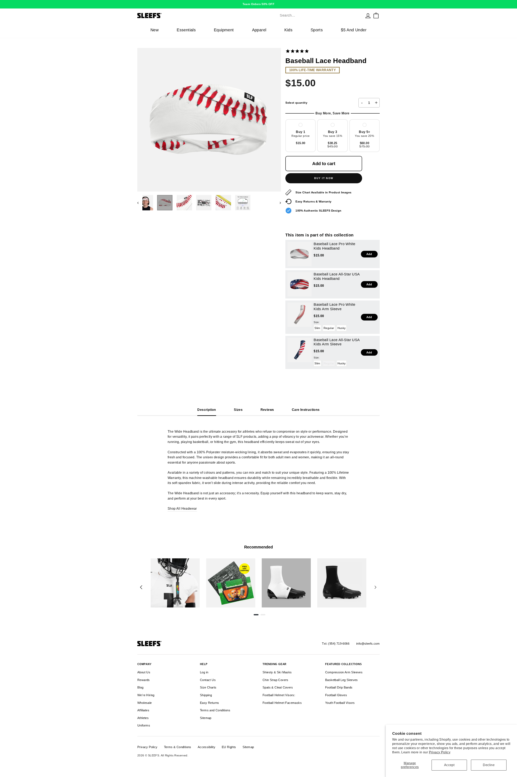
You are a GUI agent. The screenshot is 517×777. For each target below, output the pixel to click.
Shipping (206, 695)
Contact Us (208, 680)
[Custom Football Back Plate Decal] (230, 582)
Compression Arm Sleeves (344, 672)
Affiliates (143, 710)
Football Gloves (336, 695)
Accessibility (206, 747)
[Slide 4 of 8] (342, 582)
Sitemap (205, 718)
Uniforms (143, 725)
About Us (143, 672)
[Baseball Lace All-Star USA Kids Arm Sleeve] (299, 350)
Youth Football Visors (340, 702)
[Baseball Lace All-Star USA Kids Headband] (299, 284)
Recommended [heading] (258, 547)
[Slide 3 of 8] (286, 582)
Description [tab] (206, 409)
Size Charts (208, 687)
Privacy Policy (440, 752)
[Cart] (376, 15)
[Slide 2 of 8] (230, 582)
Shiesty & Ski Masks (277, 672)
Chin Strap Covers (275, 680)
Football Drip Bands (339, 687)
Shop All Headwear (182, 508)
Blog (140, 687)
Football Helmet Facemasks (282, 702)
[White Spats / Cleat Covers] (286, 582)
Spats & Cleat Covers (278, 687)
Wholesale (144, 702)
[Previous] (141, 587)
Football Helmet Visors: (279, 695)
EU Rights (229, 747)
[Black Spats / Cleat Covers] (341, 582)
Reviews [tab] (267, 409)
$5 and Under (354, 30)
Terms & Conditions (177, 747)
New (154, 30)
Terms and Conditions (215, 710)
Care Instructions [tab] (306, 409)
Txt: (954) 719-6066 (335, 643)
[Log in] (368, 15)
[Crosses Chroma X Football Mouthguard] (175, 582)
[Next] (375, 587)
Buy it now (323, 178)
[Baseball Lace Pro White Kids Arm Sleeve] (299, 314)
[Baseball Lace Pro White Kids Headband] (299, 254)
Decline (489, 765)
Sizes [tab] (238, 409)
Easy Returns (209, 702)
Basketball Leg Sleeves (341, 680)
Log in (204, 672)
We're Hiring (145, 695)
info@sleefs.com (368, 643)
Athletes (143, 718)
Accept (449, 765)
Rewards (143, 680)
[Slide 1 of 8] (175, 582)
